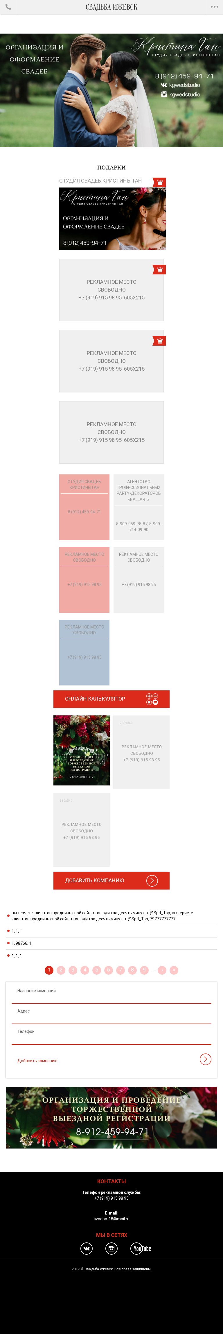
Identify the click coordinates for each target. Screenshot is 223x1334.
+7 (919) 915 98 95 (111, 1198)
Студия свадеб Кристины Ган (100, 181)
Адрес (23, 1011)
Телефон (26, 1031)
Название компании (36, 990)
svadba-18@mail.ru (112, 1219)
